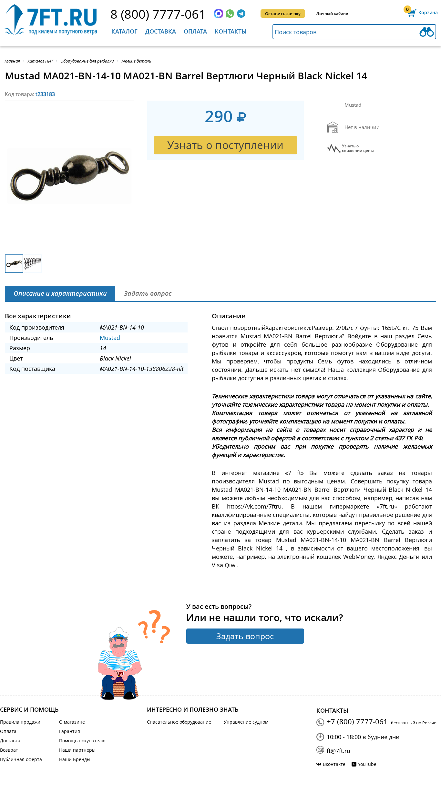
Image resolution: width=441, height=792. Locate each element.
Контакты (231, 31)
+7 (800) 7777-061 (357, 721)
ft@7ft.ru (338, 750)
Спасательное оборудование (179, 722)
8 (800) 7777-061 (158, 13)
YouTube (367, 764)
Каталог (124, 31)
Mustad (110, 338)
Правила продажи (20, 722)
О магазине (72, 722)
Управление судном (246, 722)
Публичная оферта (21, 759)
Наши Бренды (74, 759)
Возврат (9, 750)
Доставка (160, 31)
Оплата (195, 31)
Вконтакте (334, 764)
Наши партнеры (77, 750)
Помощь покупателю (82, 741)
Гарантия (69, 731)
